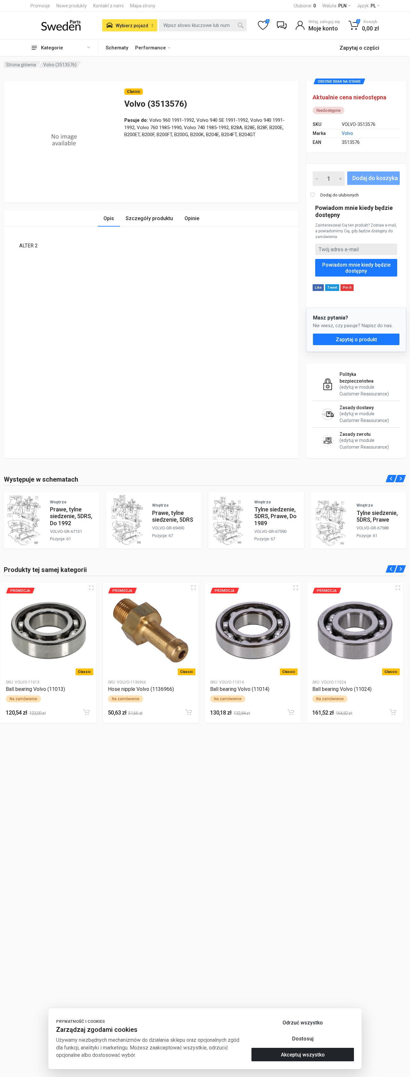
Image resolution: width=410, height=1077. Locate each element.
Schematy (117, 48)
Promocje (40, 6)
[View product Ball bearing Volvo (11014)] (253, 630)
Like (318, 288)
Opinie (191, 218)
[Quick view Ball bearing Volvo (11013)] (91, 588)
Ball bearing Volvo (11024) (342, 689)
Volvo (347, 133)
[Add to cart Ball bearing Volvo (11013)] (86, 712)
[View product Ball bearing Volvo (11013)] (48, 630)
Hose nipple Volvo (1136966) (141, 689)
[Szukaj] (240, 25)
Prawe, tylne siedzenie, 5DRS (172, 516)
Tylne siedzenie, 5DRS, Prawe (377, 516)
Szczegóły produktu (149, 218)
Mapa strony (142, 6)
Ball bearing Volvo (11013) (35, 689)
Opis (108, 218)
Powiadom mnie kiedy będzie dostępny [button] (356, 268)
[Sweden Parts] (60, 25)
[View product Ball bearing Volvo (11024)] (355, 630)
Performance (150, 48)
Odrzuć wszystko (303, 1023)
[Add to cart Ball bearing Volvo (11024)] (393, 712)
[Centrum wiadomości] (281, 25)
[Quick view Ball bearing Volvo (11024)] (398, 588)
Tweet (332, 288)
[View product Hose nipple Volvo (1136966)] (151, 630)
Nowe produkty (71, 6)
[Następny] (400, 478)
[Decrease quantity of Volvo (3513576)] (317, 178)
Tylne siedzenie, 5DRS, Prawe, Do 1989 (275, 516)
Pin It (347, 288)
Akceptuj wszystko (303, 1055)
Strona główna (21, 64)
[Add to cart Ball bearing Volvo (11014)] (291, 712)
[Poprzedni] (391, 478)
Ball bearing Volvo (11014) (239, 689)
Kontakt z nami (108, 6)
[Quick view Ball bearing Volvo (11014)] (296, 588)
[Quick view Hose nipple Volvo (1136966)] (193, 588)
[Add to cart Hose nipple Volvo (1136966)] (188, 712)
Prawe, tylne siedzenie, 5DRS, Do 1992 (71, 516)
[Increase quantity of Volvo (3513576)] (340, 178)
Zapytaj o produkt (356, 339)
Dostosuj (303, 1039)
